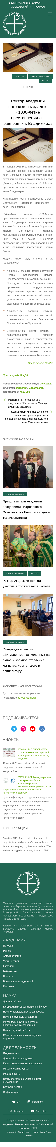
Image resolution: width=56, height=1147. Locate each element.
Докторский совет (13, 1001)
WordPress (23, 1132)
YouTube (24, 392)
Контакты (8, 986)
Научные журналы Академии (20, 1016)
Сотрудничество (12, 1087)
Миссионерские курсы (16, 1068)
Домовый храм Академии (18, 1058)
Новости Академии (40, 76)
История (8, 945)
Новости (19, 76)
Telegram (45, 383)
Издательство (11, 1053)
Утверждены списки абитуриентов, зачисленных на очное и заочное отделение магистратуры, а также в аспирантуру (26, 660)
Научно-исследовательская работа (23, 1011)
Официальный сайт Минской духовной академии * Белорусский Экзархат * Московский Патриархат (28, 1124)
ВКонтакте (36, 387)
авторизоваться (26, 697)
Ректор (45, 81)
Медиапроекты (11, 1073)
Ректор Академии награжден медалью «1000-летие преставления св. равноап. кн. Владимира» (28, 112)
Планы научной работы (16, 1030)
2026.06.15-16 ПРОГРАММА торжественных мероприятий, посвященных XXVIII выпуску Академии (33, 754)
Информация (11, 1092)
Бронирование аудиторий (18, 981)
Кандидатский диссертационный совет (25, 1006)
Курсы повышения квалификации (22, 1063)
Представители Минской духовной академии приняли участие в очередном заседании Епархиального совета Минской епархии (26, 417)
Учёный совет (11, 961)
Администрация (12, 956)
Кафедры (8, 966)
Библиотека (10, 971)
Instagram (21, 387)
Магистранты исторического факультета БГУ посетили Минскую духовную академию (28, 403)
